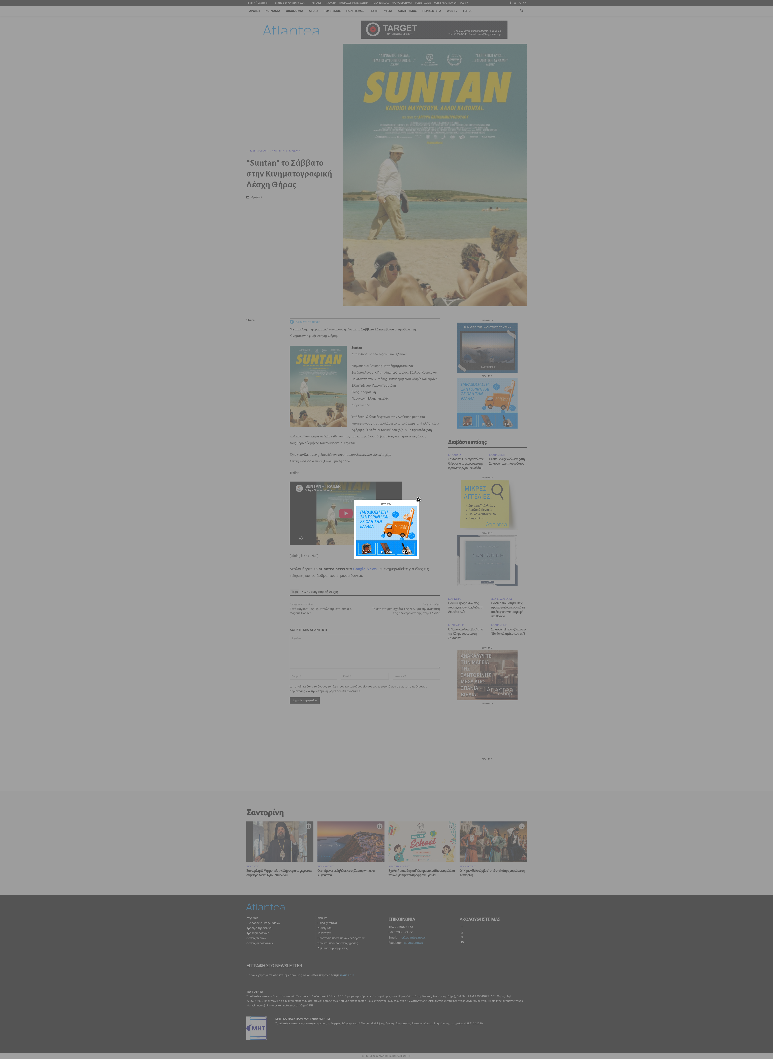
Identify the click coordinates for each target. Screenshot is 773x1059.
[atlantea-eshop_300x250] (386, 555)
